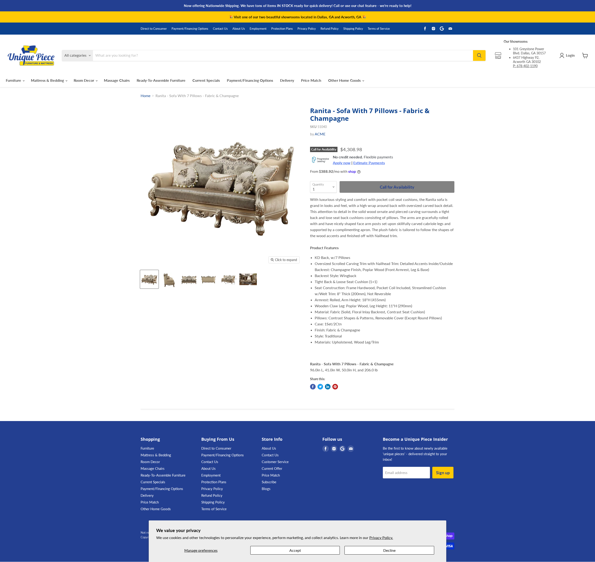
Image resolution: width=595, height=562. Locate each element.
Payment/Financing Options (190, 28)
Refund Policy (330, 28)
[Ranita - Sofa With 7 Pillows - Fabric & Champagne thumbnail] (149, 279)
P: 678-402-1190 (525, 66)
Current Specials (206, 80)
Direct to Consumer (154, 28)
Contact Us (220, 28)
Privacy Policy (307, 28)
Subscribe (269, 482)
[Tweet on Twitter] (320, 386)
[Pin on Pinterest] (335, 386)
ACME (320, 134)
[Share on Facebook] (313, 386)
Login (570, 55)
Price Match (311, 80)
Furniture (14, 80)
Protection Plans (282, 28)
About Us (238, 28)
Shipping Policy (353, 28)
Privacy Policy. (381, 537)
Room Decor (84, 80)
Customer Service (275, 462)
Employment (258, 28)
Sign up (443, 472)
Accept (295, 550)
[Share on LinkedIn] (328, 386)
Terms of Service (379, 28)
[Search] (479, 55)
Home (145, 96)
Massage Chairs (117, 80)
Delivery (287, 80)
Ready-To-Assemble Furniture (161, 80)
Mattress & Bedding (48, 80)
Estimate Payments (369, 163)
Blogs (266, 489)
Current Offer (272, 468)
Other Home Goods (345, 80)
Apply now (341, 163)
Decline (389, 550)
